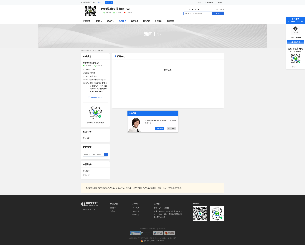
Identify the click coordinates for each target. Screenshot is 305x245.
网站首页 (87, 21)
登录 (99, 2)
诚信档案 (170, 21)
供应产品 (110, 21)
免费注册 (109, 2)
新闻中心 (122, 21)
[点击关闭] (175, 113)
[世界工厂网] (89, 204)
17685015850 (96, 97)
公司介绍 (98, 21)
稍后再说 (171, 129)
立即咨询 (159, 129)
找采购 (112, 211)
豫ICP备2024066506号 (168, 238)
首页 (94, 50)
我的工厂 (201, 2)
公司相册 (158, 21)
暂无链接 (86, 171)
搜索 (218, 13)
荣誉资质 (134, 21)
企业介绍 (135, 208)
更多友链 (86, 175)
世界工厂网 (91, 209)
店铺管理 (113, 208)
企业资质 (135, 211)
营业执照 (135, 215)
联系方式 (146, 21)
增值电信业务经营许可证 (148, 229)
